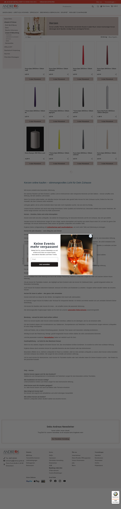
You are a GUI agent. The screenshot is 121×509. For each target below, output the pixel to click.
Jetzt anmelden (44, 264)
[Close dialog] (90, 236)
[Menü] (118, 492)
